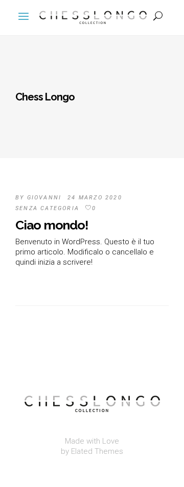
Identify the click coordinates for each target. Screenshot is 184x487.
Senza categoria (47, 208)
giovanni (44, 197)
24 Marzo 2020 (94, 197)
